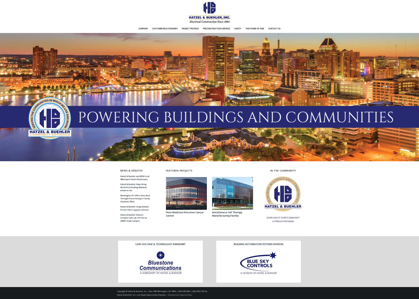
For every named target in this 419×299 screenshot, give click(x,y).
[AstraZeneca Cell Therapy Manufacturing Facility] (232, 193)
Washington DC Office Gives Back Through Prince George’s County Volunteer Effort (135, 198)
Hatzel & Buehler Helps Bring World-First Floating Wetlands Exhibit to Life (133, 187)
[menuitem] (143, 29)
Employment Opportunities (180, 295)
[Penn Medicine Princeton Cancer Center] (186, 193)
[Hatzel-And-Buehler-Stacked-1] (209, 12)
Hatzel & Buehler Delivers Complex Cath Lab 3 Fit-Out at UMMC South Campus (133, 218)
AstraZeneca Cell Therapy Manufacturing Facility (227, 214)
